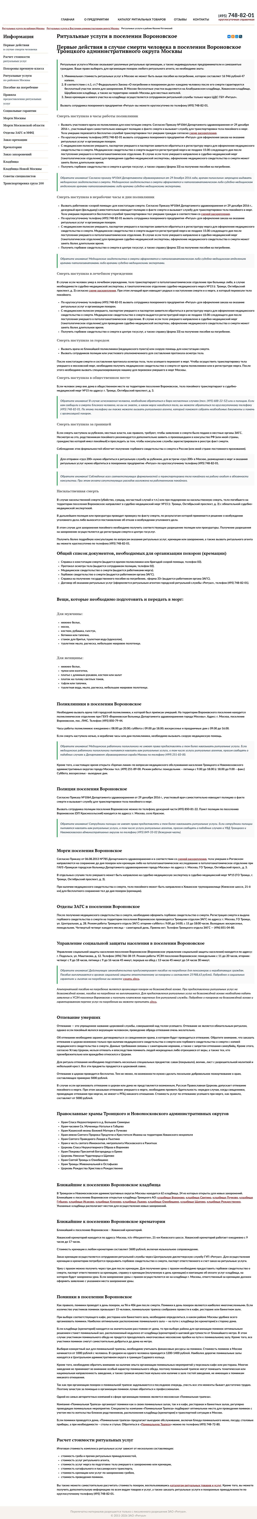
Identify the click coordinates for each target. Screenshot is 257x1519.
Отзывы (180, 19)
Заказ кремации (15, 140)
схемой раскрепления (215, 214)
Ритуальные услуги (17, 78)
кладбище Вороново (170, 1197)
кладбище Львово (135, 1201)
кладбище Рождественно (224, 1201)
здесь (153, 1001)
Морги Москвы (14, 118)
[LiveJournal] (240, 36)
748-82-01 (236, 15)
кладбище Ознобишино (163, 1201)
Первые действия (20, 47)
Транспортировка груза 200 (23, 183)
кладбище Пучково (225, 1197)
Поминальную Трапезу (156, 1424)
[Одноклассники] (232, 36)
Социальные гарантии (19, 111)
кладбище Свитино (198, 1197)
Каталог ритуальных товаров (142, 19)
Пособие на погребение (20, 87)
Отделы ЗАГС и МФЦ (18, 133)
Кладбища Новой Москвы (22, 169)
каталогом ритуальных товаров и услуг (195, 1485)
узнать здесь (131, 979)
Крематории (12, 147)
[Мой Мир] (236, 36)
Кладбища (11, 162)
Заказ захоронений (17, 154)
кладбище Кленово (108, 1201)
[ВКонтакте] (229, 36)
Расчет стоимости (16, 59)
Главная (67, 19)
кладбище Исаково (81, 1201)
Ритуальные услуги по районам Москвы (23, 28)
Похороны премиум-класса (23, 68)
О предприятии (96, 19)
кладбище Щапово (192, 1201)
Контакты (201, 19)
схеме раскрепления (202, 133)
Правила (22, 99)
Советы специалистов (19, 176)
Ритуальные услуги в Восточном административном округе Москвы (83, 28)
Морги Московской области (23, 125)
